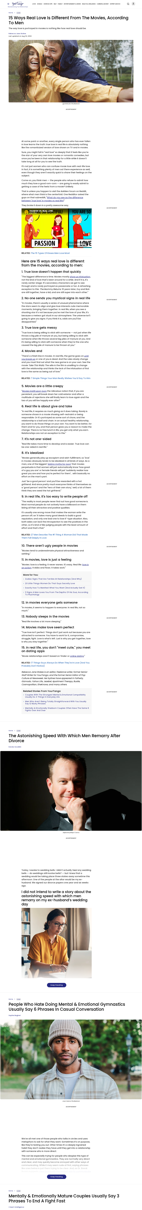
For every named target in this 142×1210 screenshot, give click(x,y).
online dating (77, 656)
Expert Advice (115, 4)
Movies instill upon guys (34, 391)
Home (11, 13)
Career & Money (103, 4)
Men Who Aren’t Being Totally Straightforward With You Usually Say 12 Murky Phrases (55, 702)
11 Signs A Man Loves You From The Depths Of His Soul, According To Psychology (56, 593)
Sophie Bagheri (15, 1015)
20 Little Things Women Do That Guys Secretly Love (50, 583)
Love (34, 4)
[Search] (127, 3)
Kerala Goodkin (15, 747)
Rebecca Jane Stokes (17, 33)
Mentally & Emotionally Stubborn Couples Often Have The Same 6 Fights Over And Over (57, 709)
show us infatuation (80, 276)
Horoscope (48, 4)
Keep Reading (57, 985)
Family (60, 4)
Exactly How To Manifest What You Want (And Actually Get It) (55, 588)
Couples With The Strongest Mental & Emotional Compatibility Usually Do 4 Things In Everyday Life (55, 696)
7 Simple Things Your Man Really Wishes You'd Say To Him (60, 378)
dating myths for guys (59, 464)
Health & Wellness (89, 4)
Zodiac (39, 4)
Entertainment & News (72, 4)
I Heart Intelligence (16, 1207)
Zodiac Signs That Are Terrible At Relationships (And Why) (53, 579)
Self (55, 4)
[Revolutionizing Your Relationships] (18, 4)
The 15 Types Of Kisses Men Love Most (50, 253)
